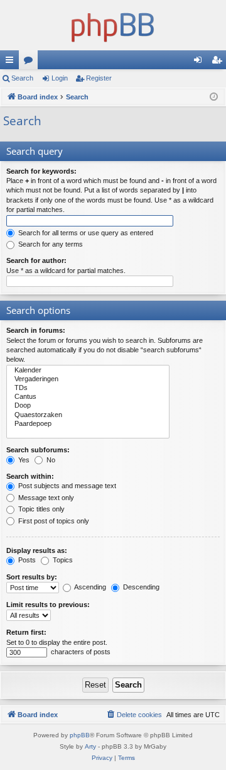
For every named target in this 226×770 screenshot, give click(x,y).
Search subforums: (38, 450)
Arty (90, 746)
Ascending (89, 587)
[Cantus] (88, 397)
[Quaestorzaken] (88, 415)
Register (99, 78)
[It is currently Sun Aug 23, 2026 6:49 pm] (214, 97)
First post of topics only (52, 521)
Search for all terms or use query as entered (84, 233)
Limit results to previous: (48, 604)
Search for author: (36, 260)
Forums (31, 62)
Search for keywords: (41, 171)
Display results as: (36, 550)
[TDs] (88, 388)
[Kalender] (88, 370)
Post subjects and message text (66, 485)
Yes (23, 460)
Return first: (26, 632)
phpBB (80, 735)
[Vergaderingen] (88, 379)
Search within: (30, 476)
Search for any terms (49, 244)
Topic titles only (40, 509)
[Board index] (113, 25)
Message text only (45, 497)
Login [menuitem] (200, 62)
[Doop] (88, 405)
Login (59, 78)
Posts (26, 560)
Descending (140, 587)
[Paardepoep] (88, 424)
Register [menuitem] (219, 62)
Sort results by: (31, 577)
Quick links (12, 62)
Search (22, 78)
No (50, 460)
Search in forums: (35, 330)
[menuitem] (133, 715)
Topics (62, 560)
